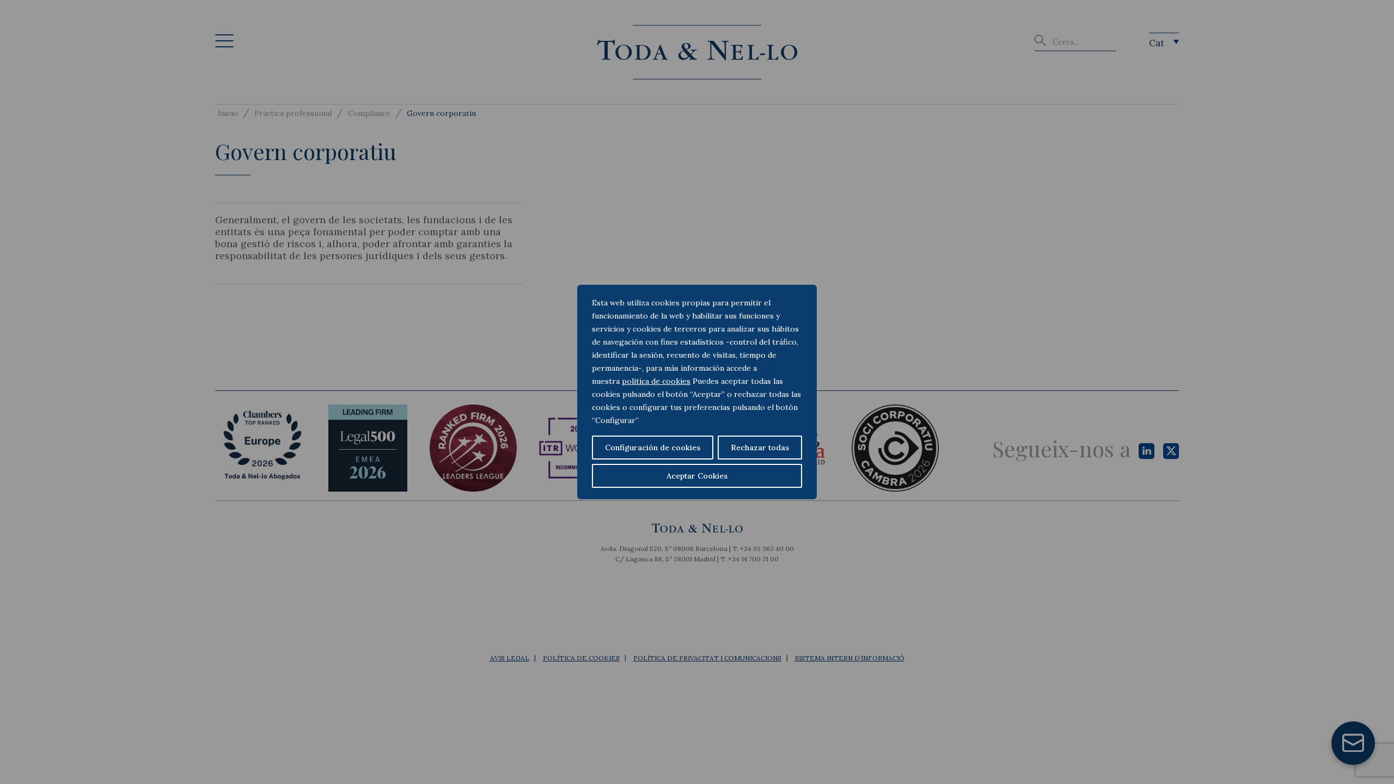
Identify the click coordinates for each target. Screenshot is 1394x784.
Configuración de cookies (652, 447)
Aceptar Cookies (697, 476)
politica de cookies (656, 381)
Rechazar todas (760, 447)
